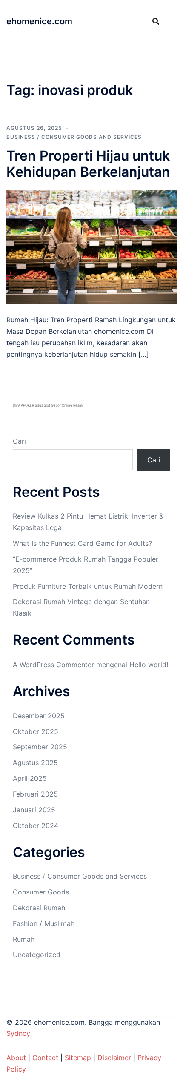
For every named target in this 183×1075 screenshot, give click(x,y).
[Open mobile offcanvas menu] (173, 21)
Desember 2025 (39, 715)
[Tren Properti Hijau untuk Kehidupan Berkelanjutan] (91, 246)
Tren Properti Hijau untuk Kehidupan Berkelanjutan (88, 163)
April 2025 (30, 778)
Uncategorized (36, 954)
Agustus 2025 (35, 762)
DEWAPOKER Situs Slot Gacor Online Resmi (48, 405)
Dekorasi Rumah (39, 907)
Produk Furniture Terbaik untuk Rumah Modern (88, 586)
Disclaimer (114, 1057)
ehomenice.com (39, 21)
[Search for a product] (155, 21)
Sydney (18, 1033)
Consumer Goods (41, 892)
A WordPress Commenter (53, 664)
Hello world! (148, 664)
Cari (19, 441)
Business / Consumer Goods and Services (74, 137)
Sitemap (78, 1057)
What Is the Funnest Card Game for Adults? (82, 543)
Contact (45, 1057)
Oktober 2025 (35, 731)
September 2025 (40, 746)
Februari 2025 (35, 794)
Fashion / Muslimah (43, 923)
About (16, 1057)
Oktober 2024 (35, 825)
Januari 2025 (34, 810)
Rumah (23, 939)
